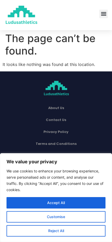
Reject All (56, 230)
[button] (103, 14)
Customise (56, 216)
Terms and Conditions (56, 143)
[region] (56, 197)
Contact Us (56, 119)
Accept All (56, 202)
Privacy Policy (56, 131)
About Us (56, 107)
